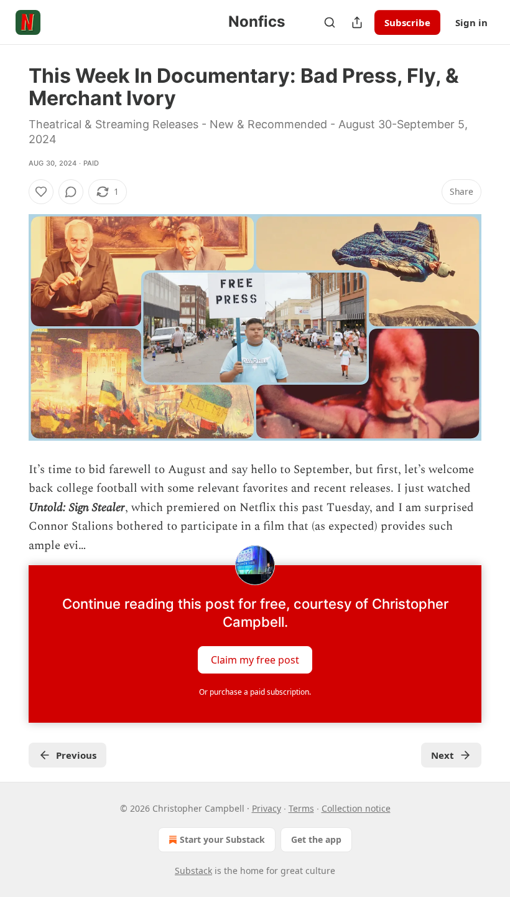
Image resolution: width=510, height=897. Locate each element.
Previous (76, 755)
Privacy (266, 808)
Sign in (471, 22)
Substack (193, 870)
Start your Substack (222, 839)
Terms (301, 808)
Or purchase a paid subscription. (255, 692)
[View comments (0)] (70, 191)
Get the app (316, 839)
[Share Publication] (357, 22)
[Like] (41, 191)
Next (442, 755)
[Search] (329, 22)
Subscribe (407, 22)
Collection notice (356, 808)
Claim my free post (255, 660)
